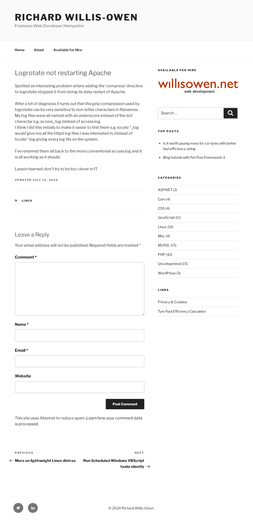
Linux (27, 200)
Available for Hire (67, 50)
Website (23, 376)
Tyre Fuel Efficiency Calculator (182, 311)
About (39, 50)
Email (21, 350)
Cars (161, 199)
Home (19, 50)
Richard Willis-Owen (76, 17)
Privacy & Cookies (172, 302)
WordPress (167, 273)
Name (22, 324)
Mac (161, 236)
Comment (26, 257)
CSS (161, 208)
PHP (161, 254)
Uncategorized (169, 263)
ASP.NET (165, 190)
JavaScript (166, 217)
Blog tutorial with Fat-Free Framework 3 (194, 157)
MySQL (164, 245)
